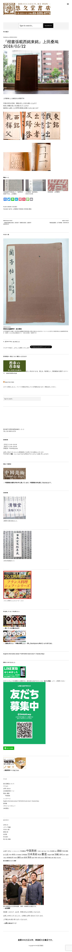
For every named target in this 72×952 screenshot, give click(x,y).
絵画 (25, 857)
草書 (35, 857)
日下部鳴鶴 (18, 854)
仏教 (42, 851)
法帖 (57, 854)
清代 (61, 855)
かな (9, 851)
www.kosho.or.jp (11, 373)
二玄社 (39, 851)
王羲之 (4, 857)
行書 (38, 857)
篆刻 (19, 857)
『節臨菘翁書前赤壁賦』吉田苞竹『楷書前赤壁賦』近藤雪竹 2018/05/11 (17, 222)
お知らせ (5, 824)
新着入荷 (5, 832)
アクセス (5, 786)
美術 (29, 857)
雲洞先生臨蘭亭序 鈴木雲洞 (12, 329)
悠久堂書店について (8, 783)
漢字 (64, 854)
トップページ (7, 798)
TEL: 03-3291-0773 (9, 431)
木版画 (49, 854)
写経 (45, 851)
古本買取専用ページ (8, 791)
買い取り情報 (7, 839)
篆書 (22, 857)
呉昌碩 (52, 851)
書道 (30, 209)
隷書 (52, 857)
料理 (13, 855)
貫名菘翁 (42, 857)
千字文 (48, 851)
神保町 (15, 857)
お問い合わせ (7, 788)
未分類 (5, 834)
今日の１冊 (6, 829)
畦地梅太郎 (10, 857)
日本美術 (26, 209)
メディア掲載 (7, 827)
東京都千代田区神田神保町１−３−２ (13, 429)
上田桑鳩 (15, 209)
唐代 (56, 851)
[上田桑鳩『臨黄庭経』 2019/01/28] (36, 185)
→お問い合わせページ (9, 923)
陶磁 (49, 857)
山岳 (7, 855)
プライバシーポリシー (9, 806)
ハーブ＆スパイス (15, 851)
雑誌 (55, 857)
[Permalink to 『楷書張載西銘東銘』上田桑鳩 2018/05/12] (36, 93)
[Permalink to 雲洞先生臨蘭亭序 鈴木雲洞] (36, 281)
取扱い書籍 (6, 793)
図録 (59, 850)
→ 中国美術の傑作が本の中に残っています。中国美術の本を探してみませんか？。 (27, 482)
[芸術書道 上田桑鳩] (58, 185)
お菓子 (5, 851)
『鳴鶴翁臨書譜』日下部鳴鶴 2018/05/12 (59, 221)
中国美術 (20, 209)
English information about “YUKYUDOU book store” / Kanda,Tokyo (23, 654)
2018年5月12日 (13, 37)
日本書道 (24, 855)
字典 (63, 851)
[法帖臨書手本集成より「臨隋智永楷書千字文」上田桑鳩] (13, 185)
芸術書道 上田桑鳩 (54, 192)
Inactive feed (9, 382)
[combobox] (31, 25)
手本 (10, 855)
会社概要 (7, 908)
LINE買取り (6, 808)
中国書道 (23, 851)
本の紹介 (6, 31)
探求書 (5, 803)
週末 (46, 857)
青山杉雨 (59, 857)
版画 (67, 854)
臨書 (33, 857)
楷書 (52, 855)
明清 (39, 855)
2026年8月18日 (7, 327)
